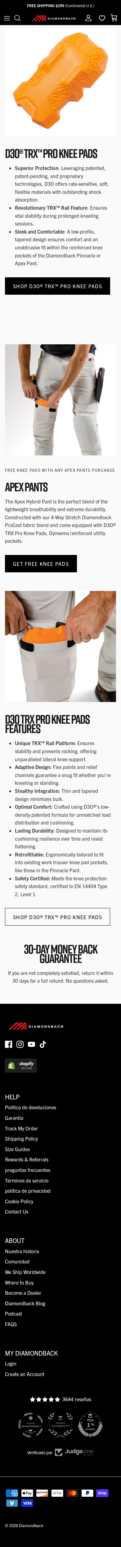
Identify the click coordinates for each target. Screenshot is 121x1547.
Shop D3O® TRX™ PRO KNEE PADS (57, 917)
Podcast (13, 1313)
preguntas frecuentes (27, 1170)
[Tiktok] (43, 1044)
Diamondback (31, 1525)
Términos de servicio (26, 1180)
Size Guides (17, 1149)
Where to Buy (19, 1282)
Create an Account (24, 1374)
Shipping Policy (21, 1138)
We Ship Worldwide (25, 1272)
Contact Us (16, 1211)
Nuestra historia (22, 1251)
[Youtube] (31, 1044)
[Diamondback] (53, 18)
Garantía (14, 1118)
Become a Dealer (23, 1293)
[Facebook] (8, 1044)
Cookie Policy (19, 1201)
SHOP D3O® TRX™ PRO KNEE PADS (57, 286)
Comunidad (17, 1261)
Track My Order (21, 1128)
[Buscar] (20, 18)
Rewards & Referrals (26, 1159)
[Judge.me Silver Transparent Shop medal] (30, 1425)
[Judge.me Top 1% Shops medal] (90, 1425)
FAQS (11, 1324)
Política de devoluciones (30, 1107)
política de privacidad (28, 1190)
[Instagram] (20, 1044)
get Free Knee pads (41, 564)
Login (10, 1363)
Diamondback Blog (25, 1303)
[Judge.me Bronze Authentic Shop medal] (60, 1425)
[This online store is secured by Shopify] (21, 1070)
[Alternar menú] (7, 18)
